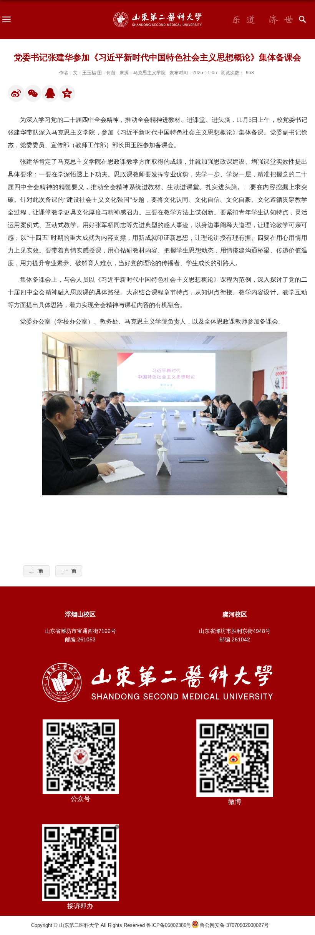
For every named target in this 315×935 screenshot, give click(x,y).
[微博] (234, 722)
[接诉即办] (80, 827)
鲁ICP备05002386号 (168, 925)
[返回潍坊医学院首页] (157, 665)
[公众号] (80, 722)
